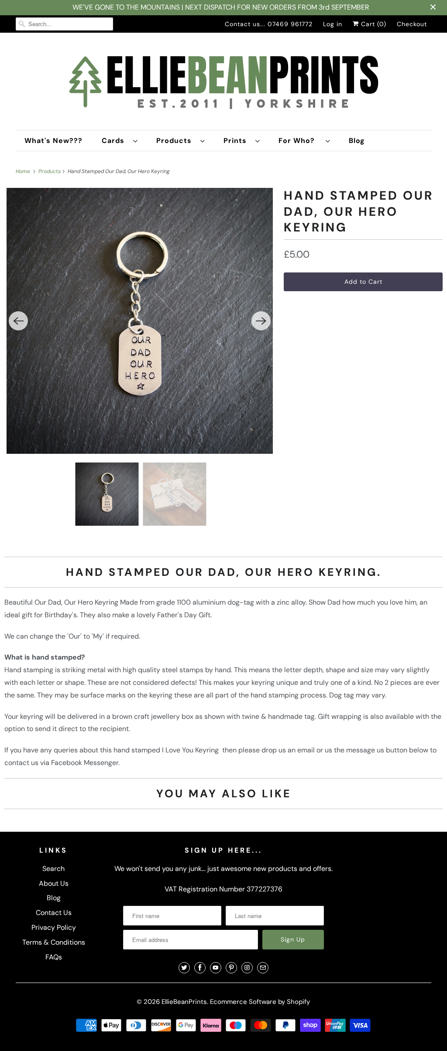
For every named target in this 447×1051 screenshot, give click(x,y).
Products (176, 140)
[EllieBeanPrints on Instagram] (247, 967)
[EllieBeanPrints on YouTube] (215, 967)
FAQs (53, 957)
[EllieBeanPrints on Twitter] (184, 967)
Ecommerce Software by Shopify (260, 1001)
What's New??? (53, 140)
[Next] (261, 320)
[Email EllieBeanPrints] (262, 967)
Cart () (372, 24)
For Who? (300, 140)
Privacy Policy (53, 927)
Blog (357, 140)
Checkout (412, 24)
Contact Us (54, 912)
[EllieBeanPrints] (224, 83)
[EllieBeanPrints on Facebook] (200, 967)
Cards (115, 140)
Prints (237, 140)
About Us (54, 883)
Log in (332, 24)
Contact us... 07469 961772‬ (269, 24)
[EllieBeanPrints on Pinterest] (231, 967)
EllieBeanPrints (184, 1001)
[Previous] (18, 320)
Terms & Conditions (53, 942)
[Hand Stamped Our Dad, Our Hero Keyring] (140, 321)
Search (53, 868)
